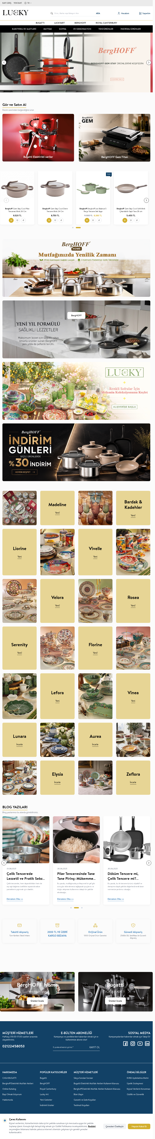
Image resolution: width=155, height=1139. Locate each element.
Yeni (20, 556)
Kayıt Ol (94, 1047)
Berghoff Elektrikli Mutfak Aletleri (17, 1083)
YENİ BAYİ (18, 3)
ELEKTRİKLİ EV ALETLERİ (24, 28)
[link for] (76, 62)
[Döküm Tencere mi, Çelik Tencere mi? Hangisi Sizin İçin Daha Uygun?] (126, 839)
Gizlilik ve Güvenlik (135, 1094)
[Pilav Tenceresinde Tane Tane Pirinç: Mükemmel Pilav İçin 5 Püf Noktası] (76, 839)
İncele (19, 744)
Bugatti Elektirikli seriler (38, 157)
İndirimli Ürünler (47, 1105)
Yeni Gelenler (46, 1099)
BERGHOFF (80, 22)
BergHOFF (76, 315)
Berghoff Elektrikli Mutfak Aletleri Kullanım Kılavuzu (97, 1088)
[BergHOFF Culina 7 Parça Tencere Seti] (95, 188)
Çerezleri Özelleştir (115, 1126)
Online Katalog (9, 1088)
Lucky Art (44, 1094)
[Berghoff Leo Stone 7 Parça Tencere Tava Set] (19, 188)
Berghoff (8, 208)
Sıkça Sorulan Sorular (83, 1077)
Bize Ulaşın (78, 1094)
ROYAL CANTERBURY (106, 22)
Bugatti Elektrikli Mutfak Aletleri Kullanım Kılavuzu (96, 1083)
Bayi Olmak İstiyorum (12, 1094)
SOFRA (62, 28)
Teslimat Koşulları (81, 1105)
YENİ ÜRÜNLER (105, 28)
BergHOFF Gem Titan (114, 157)
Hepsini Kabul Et (139, 1126)
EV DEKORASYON (82, 28)
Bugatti (43, 1077)
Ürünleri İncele (37, 1000)
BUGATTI (40, 22)
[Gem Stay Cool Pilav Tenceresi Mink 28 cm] (133, 188)
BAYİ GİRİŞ (6, 3)
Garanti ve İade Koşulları (85, 1099)
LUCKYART (59, 22)
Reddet (92, 1126)
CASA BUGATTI (9, 1077)
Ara (98, 13)
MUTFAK (47, 28)
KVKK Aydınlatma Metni (137, 1077)
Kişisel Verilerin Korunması (138, 1088)
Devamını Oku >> (15, 898)
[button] (4, 62)
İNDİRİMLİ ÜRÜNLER (130, 28)
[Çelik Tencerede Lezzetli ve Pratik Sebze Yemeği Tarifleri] (25, 839)
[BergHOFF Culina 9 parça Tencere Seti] (57, 188)
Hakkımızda (7, 1099)
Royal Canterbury (48, 1088)
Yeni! (57, 512)
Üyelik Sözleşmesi (135, 1083)
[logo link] (17, 13)
